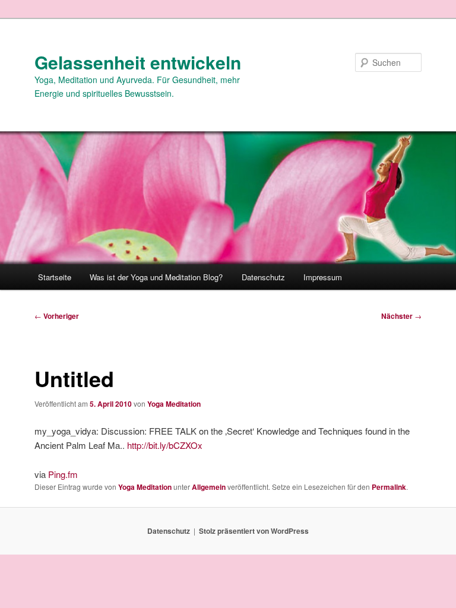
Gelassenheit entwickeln (137, 62)
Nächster (401, 316)
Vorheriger (56, 316)
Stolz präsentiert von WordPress (254, 530)
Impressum (322, 277)
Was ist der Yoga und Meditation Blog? (156, 277)
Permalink (389, 487)
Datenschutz (263, 277)
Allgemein (209, 487)
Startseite (54, 277)
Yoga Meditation (174, 403)
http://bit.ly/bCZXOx (164, 445)
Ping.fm (63, 474)
